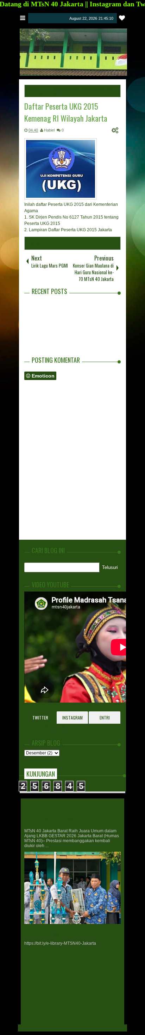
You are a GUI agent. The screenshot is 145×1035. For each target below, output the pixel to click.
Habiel (49, 130)
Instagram (72, 718)
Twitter (40, 718)
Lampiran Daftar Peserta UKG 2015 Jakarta (71, 229)
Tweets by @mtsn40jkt (45, 727)
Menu (23, 18)
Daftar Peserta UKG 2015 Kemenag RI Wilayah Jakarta (65, 112)
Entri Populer (105, 719)
